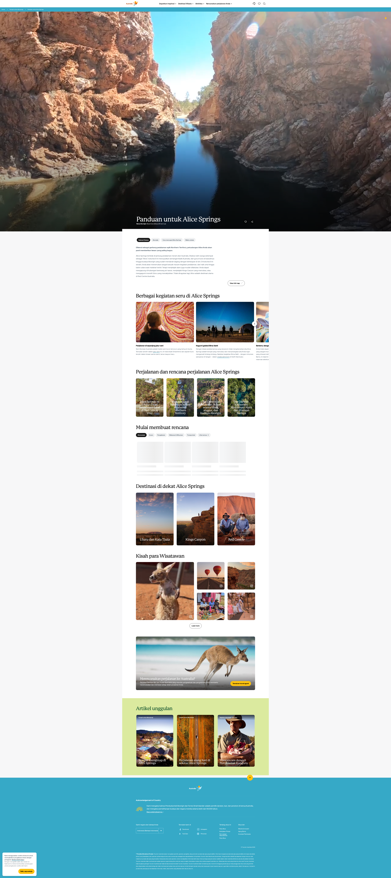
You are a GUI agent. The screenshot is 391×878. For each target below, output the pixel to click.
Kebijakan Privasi (224, 831)
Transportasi (191, 435)
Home (3, 9)
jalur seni (156, 352)
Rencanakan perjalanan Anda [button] (218, 4)
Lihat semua (203, 435)
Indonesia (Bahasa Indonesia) (147, 831)
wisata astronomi (223, 357)
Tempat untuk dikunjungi (16, 9)
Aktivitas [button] (198, 4)
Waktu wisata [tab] (189, 240)
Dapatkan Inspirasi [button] (166, 4)
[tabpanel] (175, 263)
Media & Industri (243, 828)
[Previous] (136, 323)
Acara (151, 435)
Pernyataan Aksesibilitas (223, 834)
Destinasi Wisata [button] (185, 4)
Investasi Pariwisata (244, 834)
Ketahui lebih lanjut (18, 859)
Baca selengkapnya (155, 812)
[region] (236, 262)
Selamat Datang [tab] (143, 240)
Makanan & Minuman (176, 435)
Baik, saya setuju (26, 871)
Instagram (204, 829)
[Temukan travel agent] (195, 663)
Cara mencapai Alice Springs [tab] (172, 240)
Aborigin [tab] (155, 240)
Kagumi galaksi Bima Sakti (207, 346)
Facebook (185, 829)
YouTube (185, 833)
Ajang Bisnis (242, 831)
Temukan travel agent (241, 683)
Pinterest (203, 833)
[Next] (254, 323)
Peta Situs (222, 828)
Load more (195, 626)
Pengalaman (161, 435)
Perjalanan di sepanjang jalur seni (149, 346)
